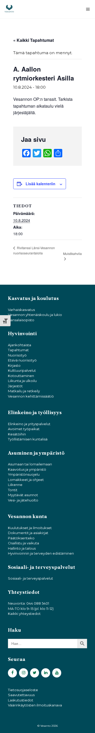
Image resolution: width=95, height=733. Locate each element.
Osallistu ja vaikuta (23, 543)
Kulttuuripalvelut (22, 370)
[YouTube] (56, 672)
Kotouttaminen (21, 376)
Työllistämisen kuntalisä (28, 439)
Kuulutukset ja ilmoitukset (30, 528)
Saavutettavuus (21, 695)
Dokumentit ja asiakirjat (28, 533)
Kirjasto (14, 365)
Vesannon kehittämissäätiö (31, 396)
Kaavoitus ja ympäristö (27, 469)
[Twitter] (34, 672)
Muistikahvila (72, 253)
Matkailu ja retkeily (24, 391)
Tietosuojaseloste (23, 690)
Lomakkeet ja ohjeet (26, 480)
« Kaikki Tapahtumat (33, 40)
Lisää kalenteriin (40, 183)
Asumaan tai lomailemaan (30, 464)
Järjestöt (15, 386)
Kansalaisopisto (21, 320)
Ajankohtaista (19, 345)
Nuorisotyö (17, 355)
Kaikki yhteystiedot (24, 613)
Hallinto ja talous (22, 548)
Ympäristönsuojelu (24, 474)
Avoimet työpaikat (24, 429)
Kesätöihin (17, 434)
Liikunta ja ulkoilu (22, 381)
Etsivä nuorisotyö (22, 360)
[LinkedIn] (45, 672)
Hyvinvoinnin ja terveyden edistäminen (41, 553)
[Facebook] (12, 672)
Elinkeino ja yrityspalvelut (29, 424)
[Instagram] (23, 672)
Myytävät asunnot (23, 495)
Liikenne (15, 485)
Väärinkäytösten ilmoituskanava (35, 705)
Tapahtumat (18, 350)
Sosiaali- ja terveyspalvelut (30, 578)
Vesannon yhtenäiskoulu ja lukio (35, 315)
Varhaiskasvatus (21, 310)
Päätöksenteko (21, 538)
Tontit (12, 490)
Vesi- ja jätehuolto (23, 500)
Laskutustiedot (20, 700)
